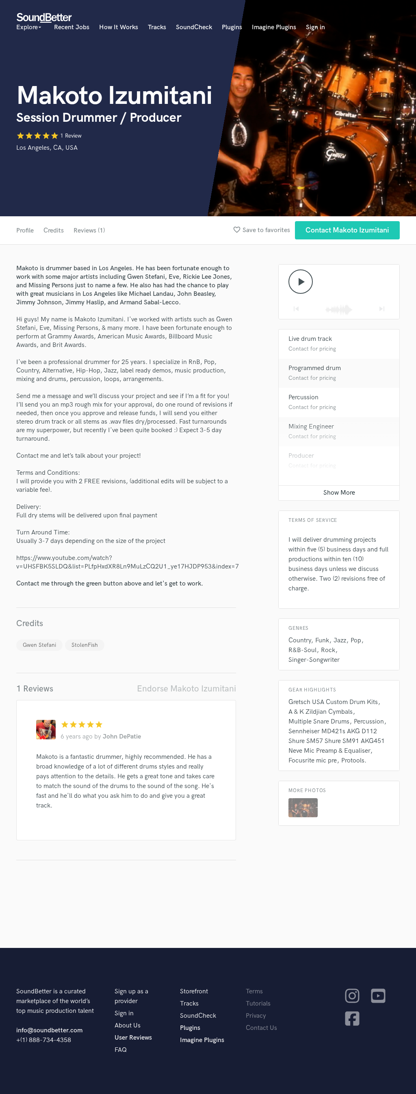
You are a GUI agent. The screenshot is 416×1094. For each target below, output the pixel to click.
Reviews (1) (89, 231)
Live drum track (310, 339)
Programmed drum (314, 368)
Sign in (315, 27)
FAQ (121, 1050)
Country (299, 640)
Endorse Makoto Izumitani (186, 689)
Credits (53, 231)
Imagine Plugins (274, 27)
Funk (322, 640)
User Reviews (133, 1038)
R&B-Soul (302, 650)
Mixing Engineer (311, 427)
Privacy (256, 1016)
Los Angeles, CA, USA (47, 148)
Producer (301, 456)
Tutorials (258, 1004)
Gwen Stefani (39, 645)
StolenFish (85, 645)
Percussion (303, 397)
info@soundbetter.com (49, 1030)
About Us (128, 1025)
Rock (328, 650)
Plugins (232, 27)
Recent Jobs (71, 27)
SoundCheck (194, 27)
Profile (25, 231)
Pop (356, 640)
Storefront (194, 991)
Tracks (157, 27)
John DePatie (122, 737)
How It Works (118, 27)
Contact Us (261, 1028)
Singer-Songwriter (314, 660)
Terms (254, 991)
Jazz (340, 640)
